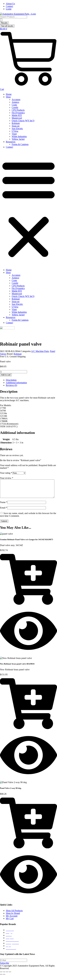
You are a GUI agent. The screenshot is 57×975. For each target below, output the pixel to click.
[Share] (7, 971)
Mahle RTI (17, 115)
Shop (8, 97)
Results (4, 23)
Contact (9, 147)
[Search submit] (1, 19)
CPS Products (18, 110)
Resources (10, 141)
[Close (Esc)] (10, 971)
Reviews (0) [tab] (11, 385)
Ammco (15, 102)
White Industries (19, 136)
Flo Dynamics (18, 112)
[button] (28, 208)
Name (3, 502)
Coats (14, 105)
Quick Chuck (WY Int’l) (23, 120)
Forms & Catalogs (20, 144)
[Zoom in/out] (1, 971)
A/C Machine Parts (40, 351)
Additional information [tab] (16, 382)
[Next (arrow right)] (4, 974)
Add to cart (6, 375)
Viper (14, 134)
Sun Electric (17, 128)
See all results (7, 26)
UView (15, 131)
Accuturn (16, 99)
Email (3, 507)
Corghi (15, 107)
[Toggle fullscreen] (4, 971)
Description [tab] (11, 380)
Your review (6, 478)
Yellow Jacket (18, 139)
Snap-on (15, 126)
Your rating (6, 473)
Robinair (16, 123)
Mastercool (17, 118)
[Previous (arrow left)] (1, 974)
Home (9, 94)
